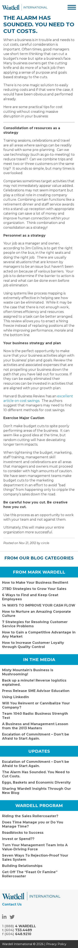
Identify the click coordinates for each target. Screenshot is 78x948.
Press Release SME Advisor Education (35, 691)
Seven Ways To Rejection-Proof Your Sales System (35, 857)
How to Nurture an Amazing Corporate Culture (36, 614)
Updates (39, 751)
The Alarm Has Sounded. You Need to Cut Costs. (36, 774)
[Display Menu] (72, 7)
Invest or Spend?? (18, 839)
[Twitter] (12, 917)
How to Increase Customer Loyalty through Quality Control (33, 645)
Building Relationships (22, 866)
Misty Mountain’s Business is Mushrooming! (27, 672)
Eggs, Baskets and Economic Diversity (36, 782)
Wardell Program (39, 805)
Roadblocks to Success (22, 833)
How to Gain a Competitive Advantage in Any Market (39, 634)
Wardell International (24, 7)
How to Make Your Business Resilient (35, 583)
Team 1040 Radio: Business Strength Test (35, 716)
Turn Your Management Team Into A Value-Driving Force (35, 847)
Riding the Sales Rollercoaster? (30, 816)
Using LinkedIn (15, 697)
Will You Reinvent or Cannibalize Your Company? (36, 705)
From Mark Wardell (39, 572)
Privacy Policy (56, 944)
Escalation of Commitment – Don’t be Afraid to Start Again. (35, 736)
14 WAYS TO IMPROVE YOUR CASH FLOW (38, 605)
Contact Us (12, 904)
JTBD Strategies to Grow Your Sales (34, 589)
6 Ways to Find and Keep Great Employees (30, 597)
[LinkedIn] (4, 917)
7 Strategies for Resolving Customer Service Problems (35, 624)
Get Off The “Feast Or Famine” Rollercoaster (29, 874)
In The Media (39, 659)
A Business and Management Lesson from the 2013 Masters (35, 726)
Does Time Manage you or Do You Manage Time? (32, 824)
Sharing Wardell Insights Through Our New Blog (36, 791)
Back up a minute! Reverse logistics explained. (34, 682)
